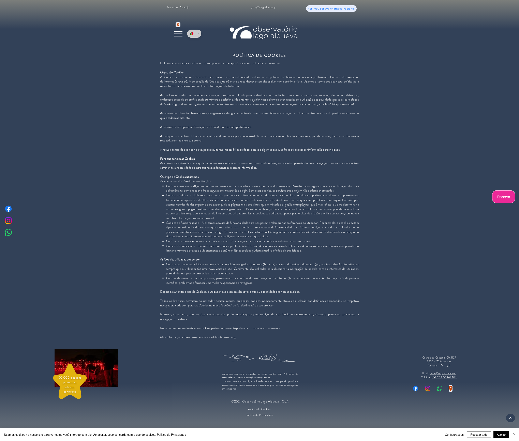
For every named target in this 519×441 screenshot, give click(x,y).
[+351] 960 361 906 (444, 377)
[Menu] (178, 34)
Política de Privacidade (171, 434)
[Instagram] (8, 220)
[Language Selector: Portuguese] (194, 34)
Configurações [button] (454, 434)
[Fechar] (514, 434)
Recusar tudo (479, 434)
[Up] (510, 418)
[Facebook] (8, 208)
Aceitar (501, 434)
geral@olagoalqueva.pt (443, 373)
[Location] (178, 24)
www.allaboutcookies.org (219, 337)
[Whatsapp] (8, 232)
